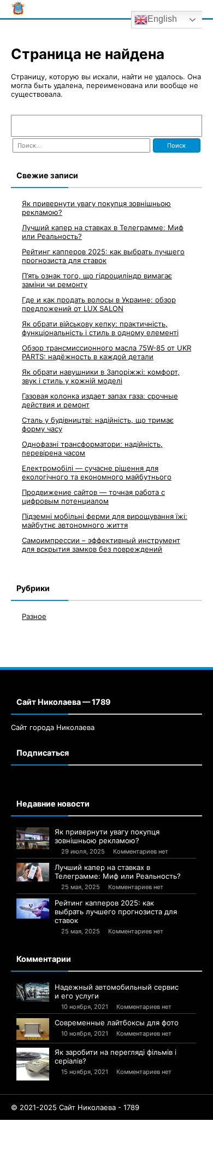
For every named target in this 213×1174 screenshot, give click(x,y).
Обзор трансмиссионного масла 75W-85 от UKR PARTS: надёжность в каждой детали (106, 352)
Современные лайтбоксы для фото (117, 1022)
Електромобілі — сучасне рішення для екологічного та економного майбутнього (96, 472)
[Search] (188, 126)
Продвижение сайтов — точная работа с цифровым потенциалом (93, 496)
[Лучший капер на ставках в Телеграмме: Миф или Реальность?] (32, 872)
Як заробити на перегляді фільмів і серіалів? (115, 1056)
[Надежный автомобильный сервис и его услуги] (32, 992)
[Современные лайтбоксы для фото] (32, 1029)
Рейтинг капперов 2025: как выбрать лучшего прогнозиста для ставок (103, 256)
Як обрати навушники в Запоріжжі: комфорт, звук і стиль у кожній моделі (101, 376)
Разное (34, 616)
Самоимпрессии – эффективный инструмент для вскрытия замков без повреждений (101, 544)
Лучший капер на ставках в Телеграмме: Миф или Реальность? (118, 871)
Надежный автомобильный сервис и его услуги (117, 991)
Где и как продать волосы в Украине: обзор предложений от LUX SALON (99, 304)
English (162, 19)
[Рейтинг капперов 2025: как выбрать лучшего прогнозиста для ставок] (32, 908)
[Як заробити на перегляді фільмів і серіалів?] (32, 1064)
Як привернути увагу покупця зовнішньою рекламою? (107, 836)
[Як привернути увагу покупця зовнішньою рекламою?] (32, 838)
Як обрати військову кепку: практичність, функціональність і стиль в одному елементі (100, 328)
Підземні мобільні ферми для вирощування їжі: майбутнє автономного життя (104, 520)
